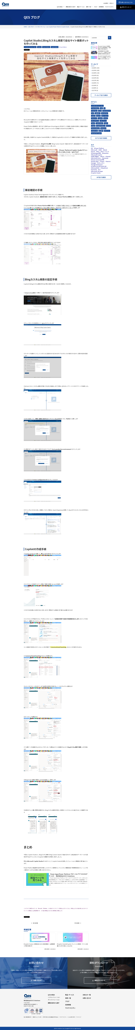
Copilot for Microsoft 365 (99, 166)
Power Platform (46, 47)
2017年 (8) (95, 90)
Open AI (98, 115)
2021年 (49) (95, 80)
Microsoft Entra (96, 158)
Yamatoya (105, 158)
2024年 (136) (95, 73)
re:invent (108, 125)
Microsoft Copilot (97, 155)
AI (104, 108)
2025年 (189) (95, 70)
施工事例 (101, 130)
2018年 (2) (95, 88)
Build (105, 150)
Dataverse (105, 153)
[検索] (109, 37)
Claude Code (94, 130)
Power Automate (106, 110)
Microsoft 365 (105, 113)
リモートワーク (103, 120)
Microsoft (94, 150)
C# (99, 170)
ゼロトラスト (107, 130)
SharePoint (103, 128)
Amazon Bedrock (95, 128)
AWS (101, 108)
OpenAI (108, 156)
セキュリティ (94, 118)
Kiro (92, 113)
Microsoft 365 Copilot (96, 133)
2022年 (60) (95, 78)
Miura (102, 156)
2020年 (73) (95, 83)
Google (93, 125)
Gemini (105, 123)
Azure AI (105, 118)
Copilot (39, 47)
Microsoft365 (95, 168)
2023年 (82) (95, 75)
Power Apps (94, 110)
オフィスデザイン (95, 120)
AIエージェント (105, 115)
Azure (100, 110)
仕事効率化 (97, 113)
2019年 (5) (95, 85)
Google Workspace (101, 125)
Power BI (100, 118)
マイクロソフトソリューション (30, 47)
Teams (93, 123)
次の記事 (76, 923)
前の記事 (35, 923)
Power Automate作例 (98, 160)
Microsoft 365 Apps (97, 171)
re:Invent (94, 170)
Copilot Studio (54, 47)
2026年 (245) (95, 68)
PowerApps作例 (96, 153)
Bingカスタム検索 (30, 293)
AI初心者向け (95, 156)
